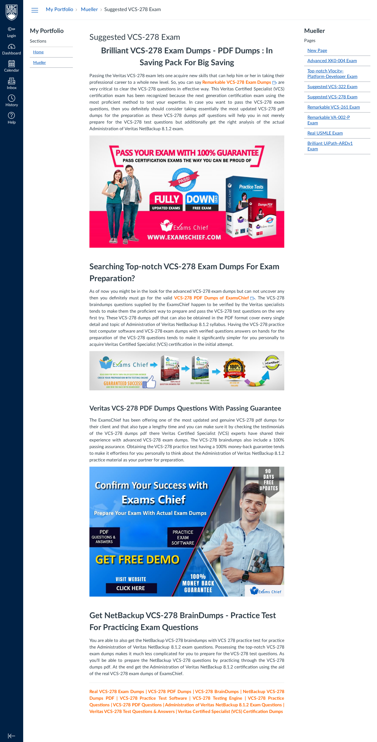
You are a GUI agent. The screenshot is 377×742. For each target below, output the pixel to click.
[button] (11, 101)
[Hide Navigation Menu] (35, 10)
